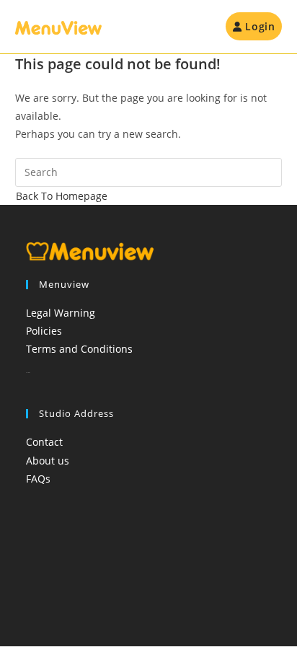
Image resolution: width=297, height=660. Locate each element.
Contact (44, 442)
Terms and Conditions (79, 349)
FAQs (38, 478)
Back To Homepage (61, 196)
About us (47, 460)
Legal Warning (60, 313)
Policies (44, 331)
